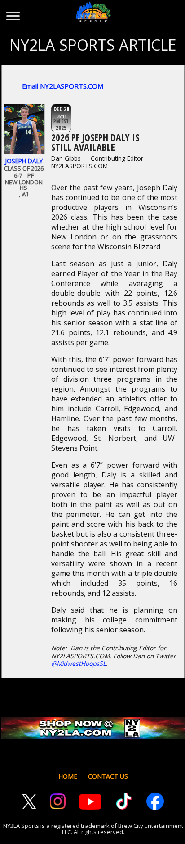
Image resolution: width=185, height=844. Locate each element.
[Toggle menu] (12, 11)
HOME (67, 776)
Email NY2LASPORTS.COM (62, 85)
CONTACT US (108, 776)
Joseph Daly (24, 161)
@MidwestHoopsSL (78, 663)
